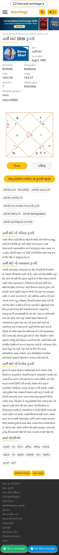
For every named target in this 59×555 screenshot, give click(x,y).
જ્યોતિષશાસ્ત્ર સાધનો (13, 505)
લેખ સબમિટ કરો (10, 514)
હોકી (13, 463)
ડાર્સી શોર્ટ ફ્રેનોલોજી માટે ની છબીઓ (17, 222)
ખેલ (13, 455)
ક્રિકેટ (20, 447)
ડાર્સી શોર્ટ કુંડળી (9, 190)
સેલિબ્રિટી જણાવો (22, 473)
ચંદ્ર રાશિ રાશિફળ (11, 492)
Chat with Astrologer (28, 3)
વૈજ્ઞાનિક (46, 455)
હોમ (4, 34)
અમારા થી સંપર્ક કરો (12, 518)
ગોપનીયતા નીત (10, 532)
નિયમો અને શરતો (11, 536)
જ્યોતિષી (29, 455)
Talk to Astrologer (15, 548)
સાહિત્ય (6, 455)
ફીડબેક (6, 510)
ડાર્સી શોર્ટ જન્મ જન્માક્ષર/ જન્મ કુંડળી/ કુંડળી (21, 206)
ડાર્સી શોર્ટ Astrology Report (34, 214)
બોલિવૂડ (37, 447)
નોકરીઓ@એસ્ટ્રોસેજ (13, 545)
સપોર (5, 540)
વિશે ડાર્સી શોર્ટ (23, 190)
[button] (4, 23)
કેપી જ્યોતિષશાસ (11, 496)
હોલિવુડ (28, 447)
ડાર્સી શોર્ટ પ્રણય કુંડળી (40, 190)
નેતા (13, 447)
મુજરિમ (21, 455)
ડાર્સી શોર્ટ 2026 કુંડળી (11, 214)
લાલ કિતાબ (8, 501)
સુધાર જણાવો (38, 473)
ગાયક (38, 455)
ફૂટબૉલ (6, 463)
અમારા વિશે (7, 523)
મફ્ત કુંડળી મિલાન (11, 483)
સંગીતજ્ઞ (46, 447)
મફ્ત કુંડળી (7, 488)
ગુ (53, 12)
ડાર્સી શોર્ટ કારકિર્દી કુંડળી (12, 198)
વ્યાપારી (6, 447)
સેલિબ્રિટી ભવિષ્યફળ (17, 34)
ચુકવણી (6, 527)
